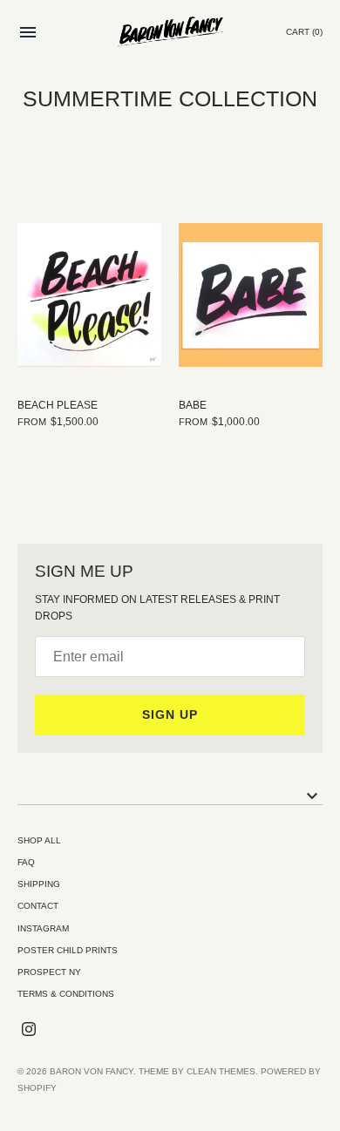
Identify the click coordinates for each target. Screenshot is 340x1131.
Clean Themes (221, 1071)
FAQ (26, 862)
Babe (193, 405)
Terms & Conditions (65, 994)
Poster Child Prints (67, 950)
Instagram (43, 928)
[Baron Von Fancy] (170, 32)
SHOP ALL (39, 840)
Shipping (38, 884)
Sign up (170, 714)
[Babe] (251, 295)
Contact (37, 906)
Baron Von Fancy (91, 1071)
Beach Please (57, 405)
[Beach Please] (89, 295)
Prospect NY (49, 972)
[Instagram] (29, 1028)
